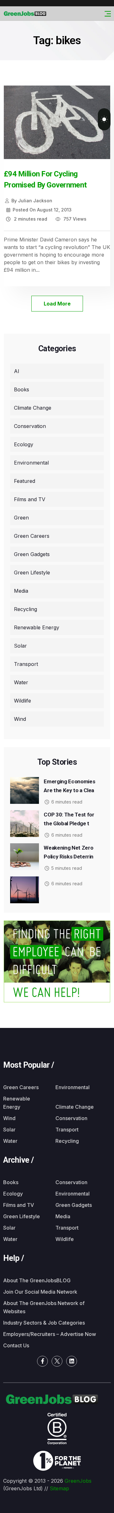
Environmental (31, 463)
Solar (20, 646)
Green (21, 517)
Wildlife (22, 700)
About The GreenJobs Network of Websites (44, 1307)
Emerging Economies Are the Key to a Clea (69, 785)
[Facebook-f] (42, 1361)
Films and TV (29, 499)
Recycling (25, 609)
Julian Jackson (31, 200)
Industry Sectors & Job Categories (44, 1323)
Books (21, 389)
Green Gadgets (32, 554)
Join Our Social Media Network (40, 1292)
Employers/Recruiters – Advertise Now (49, 1334)
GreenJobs (78, 1481)
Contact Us (16, 1345)
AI (16, 371)
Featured (24, 481)
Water (21, 682)
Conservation (30, 426)
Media (21, 591)
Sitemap (59, 1488)
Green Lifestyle (32, 572)
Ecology (23, 444)
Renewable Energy (36, 627)
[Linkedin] (71, 1361)
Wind (20, 719)
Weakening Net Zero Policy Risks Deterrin (68, 852)
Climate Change (32, 408)
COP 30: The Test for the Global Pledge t (69, 819)
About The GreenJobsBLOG (37, 1280)
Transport (26, 664)
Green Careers (31, 536)
